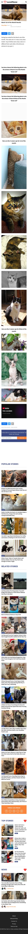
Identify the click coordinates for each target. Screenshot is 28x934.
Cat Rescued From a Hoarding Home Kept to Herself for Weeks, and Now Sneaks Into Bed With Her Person (13, 777)
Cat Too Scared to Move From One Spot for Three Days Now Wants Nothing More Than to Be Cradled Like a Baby (20, 855)
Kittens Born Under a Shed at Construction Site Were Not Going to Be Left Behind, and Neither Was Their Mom (20, 842)
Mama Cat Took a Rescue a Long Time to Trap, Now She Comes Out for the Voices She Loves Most (13, 754)
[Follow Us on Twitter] (10, 811)
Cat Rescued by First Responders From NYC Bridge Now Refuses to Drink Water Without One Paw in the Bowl (13, 592)
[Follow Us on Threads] (21, 811)
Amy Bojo (4, 25)
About (14, 916)
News (3, 486)
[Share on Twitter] (9, 33)
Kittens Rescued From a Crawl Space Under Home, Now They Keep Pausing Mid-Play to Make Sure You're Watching (12, 682)
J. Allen (8, 888)
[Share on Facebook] (4, 33)
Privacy (14, 924)
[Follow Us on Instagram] (14, 811)
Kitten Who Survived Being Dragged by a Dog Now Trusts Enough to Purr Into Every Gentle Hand (13, 659)
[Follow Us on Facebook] (6, 811)
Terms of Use (14, 926)
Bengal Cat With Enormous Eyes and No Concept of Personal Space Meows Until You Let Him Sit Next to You (14, 490)
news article (14, 427)
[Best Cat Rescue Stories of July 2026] (14, 604)
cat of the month (5, 427)
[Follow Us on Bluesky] (17, 811)
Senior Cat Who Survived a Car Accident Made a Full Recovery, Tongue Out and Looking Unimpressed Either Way (14, 513)
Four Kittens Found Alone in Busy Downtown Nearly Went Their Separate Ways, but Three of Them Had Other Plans (13, 801)
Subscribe (22, 438)
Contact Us (14, 921)
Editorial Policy (14, 918)
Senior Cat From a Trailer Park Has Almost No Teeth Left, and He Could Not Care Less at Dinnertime (21, 828)
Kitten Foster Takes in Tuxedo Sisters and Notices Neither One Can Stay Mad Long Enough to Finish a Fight (12, 559)
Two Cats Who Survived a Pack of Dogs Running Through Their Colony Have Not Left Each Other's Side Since (13, 884)
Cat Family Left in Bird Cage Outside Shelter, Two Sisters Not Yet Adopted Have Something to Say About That (13, 902)
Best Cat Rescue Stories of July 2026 (11, 614)
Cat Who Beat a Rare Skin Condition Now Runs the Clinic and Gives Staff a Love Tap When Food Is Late (13, 730)
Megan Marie (9, 906)
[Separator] (12, 33)
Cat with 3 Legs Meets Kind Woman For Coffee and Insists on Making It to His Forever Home (13, 536)
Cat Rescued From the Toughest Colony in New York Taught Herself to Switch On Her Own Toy (13, 636)
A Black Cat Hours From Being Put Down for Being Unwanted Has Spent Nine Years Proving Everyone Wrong (13, 706)
